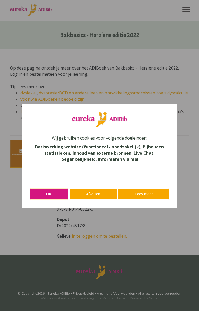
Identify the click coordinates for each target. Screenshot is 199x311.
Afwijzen (93, 193)
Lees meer (144, 193)
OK (48, 193)
